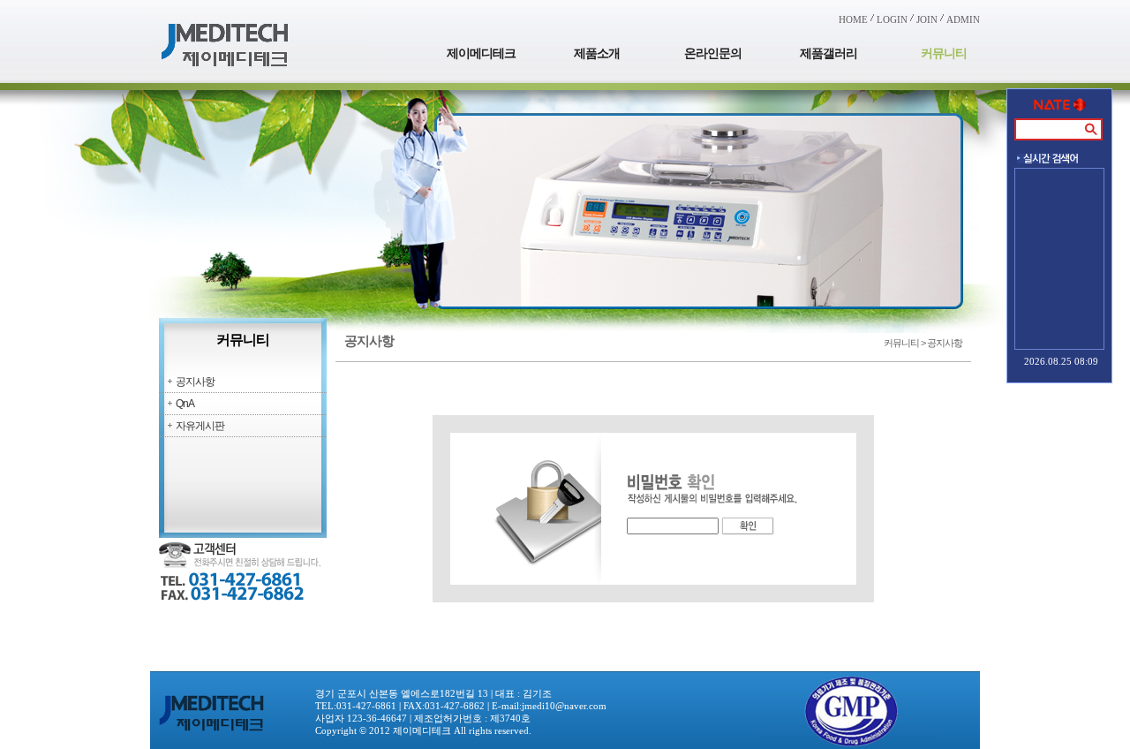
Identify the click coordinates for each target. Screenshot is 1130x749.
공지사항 (195, 381)
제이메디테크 (481, 53)
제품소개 (597, 53)
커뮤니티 (944, 53)
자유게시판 (200, 426)
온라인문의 (713, 53)
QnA (185, 403)
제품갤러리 (828, 53)
